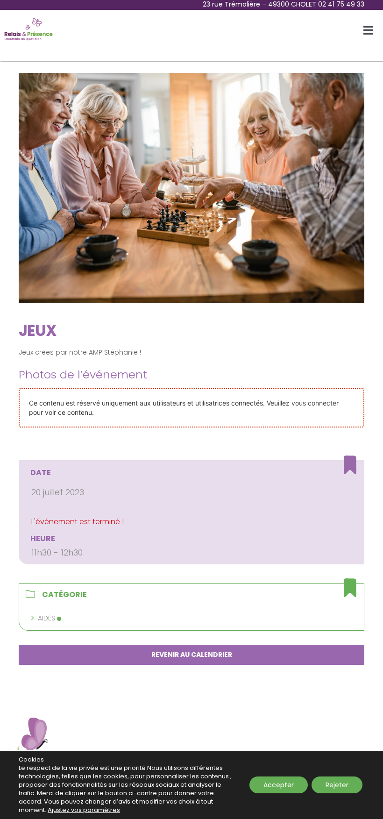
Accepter (278, 785)
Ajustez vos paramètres (84, 810)
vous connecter (315, 403)
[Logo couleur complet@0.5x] (28, 19)
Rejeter (337, 785)
